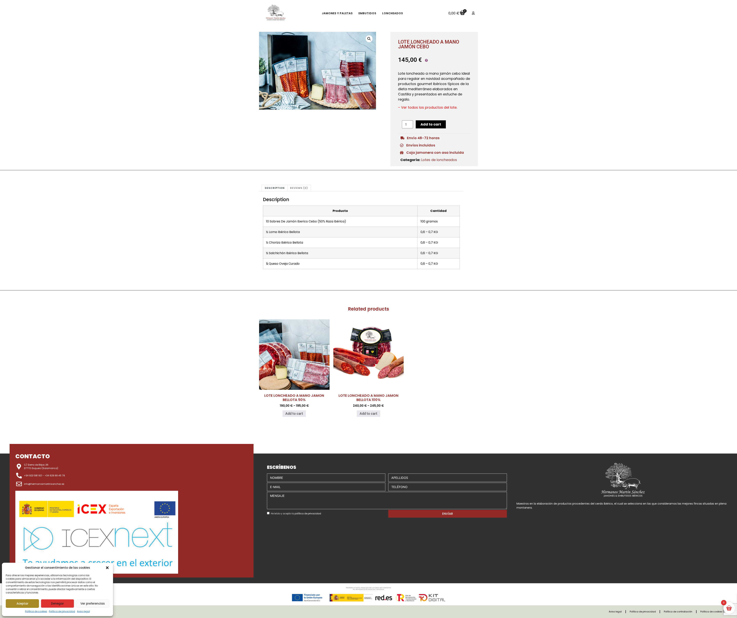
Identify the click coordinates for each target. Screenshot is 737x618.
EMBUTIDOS (367, 13)
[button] (107, 568)
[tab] (275, 188)
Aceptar (22, 603)
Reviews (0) (299, 188)
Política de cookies (36, 611)
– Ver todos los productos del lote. (427, 107)
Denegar (57, 603)
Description (275, 188)
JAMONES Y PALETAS (337, 13)
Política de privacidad (62, 611)
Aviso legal (83, 611)
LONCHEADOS (392, 13)
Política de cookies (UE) (713, 611)
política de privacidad (308, 513)
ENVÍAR (447, 513)
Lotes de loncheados (439, 159)
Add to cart (431, 124)
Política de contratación (678, 611)
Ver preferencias (92, 603)
